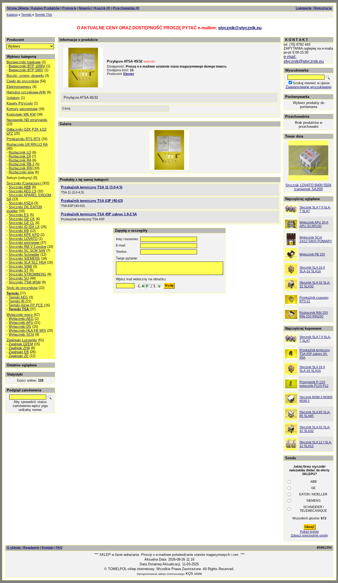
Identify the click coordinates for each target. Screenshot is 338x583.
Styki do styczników (22, 288)
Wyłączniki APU (21, 323)
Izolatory (13, 98)
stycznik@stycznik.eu (240, 28)
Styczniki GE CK (22, 219)
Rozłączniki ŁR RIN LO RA (27, 144)
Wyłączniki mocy (20, 315)
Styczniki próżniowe (24, 243)
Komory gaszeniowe (22, 109)
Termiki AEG (18, 297)
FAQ (59, 547)
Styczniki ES (19, 215)
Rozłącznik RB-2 (21, 164)
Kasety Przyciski (20, 103)
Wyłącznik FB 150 (312, 254)
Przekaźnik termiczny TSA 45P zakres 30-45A (314, 353)
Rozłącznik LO (20, 152)
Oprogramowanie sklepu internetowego (161, 573)
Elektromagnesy (19, 87)
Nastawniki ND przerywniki (27, 120)
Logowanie (304, 8)
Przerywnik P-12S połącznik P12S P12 (313, 384)
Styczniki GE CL (21, 223)
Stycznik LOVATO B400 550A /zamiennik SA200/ (308, 187)
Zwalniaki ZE (19, 356)
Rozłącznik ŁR (20, 156)
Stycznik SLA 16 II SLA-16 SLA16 (312, 269)
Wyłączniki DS (20, 327)
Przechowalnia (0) (126, 8)
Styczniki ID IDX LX (24, 227)
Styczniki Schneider (24, 255)
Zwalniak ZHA (19, 348)
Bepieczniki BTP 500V (26, 70)
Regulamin (31, 547)
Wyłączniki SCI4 (21, 334)
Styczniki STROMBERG (27, 274)
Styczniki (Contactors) (24, 183)
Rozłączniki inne (21, 172)
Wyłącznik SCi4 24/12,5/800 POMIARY (315, 239)
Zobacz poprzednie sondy (309, 535)
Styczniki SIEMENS (24, 258)
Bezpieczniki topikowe (24, 62)
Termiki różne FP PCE (26, 305)
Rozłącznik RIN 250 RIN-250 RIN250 (313, 314)
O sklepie (14, 547)
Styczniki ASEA (21, 203)
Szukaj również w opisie (311, 83)
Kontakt (48, 547)
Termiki (26, 15)
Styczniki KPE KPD (24, 235)
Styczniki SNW (20, 266)
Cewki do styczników (23, 81)
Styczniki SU (19, 278)
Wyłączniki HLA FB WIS (27, 331)
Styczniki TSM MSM (25, 282)
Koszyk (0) (102, 8)
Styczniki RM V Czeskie (27, 247)
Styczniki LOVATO (23, 239)
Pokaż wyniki (309, 532)
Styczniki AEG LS (22, 191)
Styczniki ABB (20, 187)
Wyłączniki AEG (21, 319)
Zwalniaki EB (19, 352)
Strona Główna (18, 8)
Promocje (69, 8)
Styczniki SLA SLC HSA (27, 262)
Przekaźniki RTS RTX (23, 139)
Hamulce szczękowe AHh (26, 92)
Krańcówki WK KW (21, 114)
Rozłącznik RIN (20, 168)
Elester (128, 74)
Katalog (12, 15)
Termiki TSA (43, 15)
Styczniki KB (19, 231)
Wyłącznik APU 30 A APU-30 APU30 (313, 224)
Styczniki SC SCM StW (27, 251)
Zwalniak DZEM (21, 344)
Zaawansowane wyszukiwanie (308, 87)
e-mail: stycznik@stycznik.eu (304, 59)
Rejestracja (323, 8)
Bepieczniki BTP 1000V (27, 66)
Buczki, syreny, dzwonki (25, 76)
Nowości (85, 8)
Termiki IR (17, 301)
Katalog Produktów (45, 8)
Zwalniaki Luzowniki (22, 340)
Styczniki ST (19, 270)
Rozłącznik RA (20, 160)
